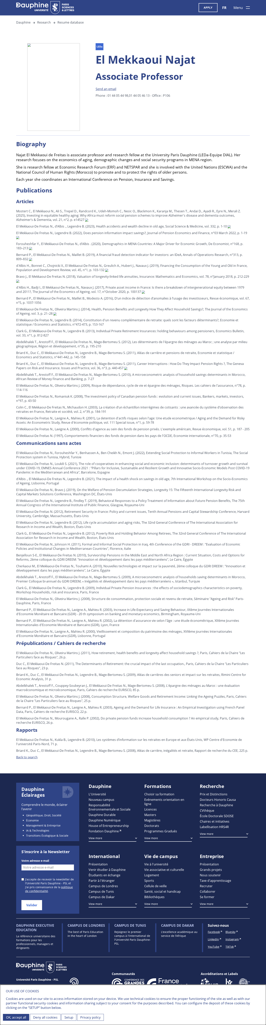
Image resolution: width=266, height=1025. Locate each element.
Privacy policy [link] (90, 1017)
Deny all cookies (45, 1017)
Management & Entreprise (43, 825)
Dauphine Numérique (105, 820)
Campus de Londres (103, 886)
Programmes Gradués (160, 831)
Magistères (152, 820)
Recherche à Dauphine (216, 805)
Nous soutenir (210, 875)
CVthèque (207, 810)
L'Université (97, 794)
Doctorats (151, 826)
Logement (151, 875)
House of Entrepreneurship (109, 826)
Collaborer (207, 891)
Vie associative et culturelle (164, 870)
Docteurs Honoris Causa (218, 800)
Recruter (206, 886)
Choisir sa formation (159, 794)
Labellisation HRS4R (214, 827)
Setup (68, 1017)
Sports (149, 880)
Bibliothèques (154, 897)
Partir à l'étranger (102, 880)
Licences (150, 809)
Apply (208, 7)
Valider (31, 905)
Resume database (70, 22)
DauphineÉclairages (33, 792)
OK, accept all (16, 1017)
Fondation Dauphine (104, 831)
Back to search (27, 757)
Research (44, 22)
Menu (238, 7)
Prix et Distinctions (213, 794)
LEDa (99, 46)
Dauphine (23, 22)
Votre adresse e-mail (35, 861)
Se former (207, 897)
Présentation (98, 864)
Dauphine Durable (102, 815)
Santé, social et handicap (162, 891)
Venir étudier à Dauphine (107, 870)
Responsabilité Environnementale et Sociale (109, 807)
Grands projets (211, 870)
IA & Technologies (37, 830)
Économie (32, 820)
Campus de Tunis (101, 891)
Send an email (106, 89)
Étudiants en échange (104, 875)
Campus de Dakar (102, 897)
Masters (150, 815)
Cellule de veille (155, 886)
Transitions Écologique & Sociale (47, 835)
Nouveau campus (101, 800)
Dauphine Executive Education (35, 927)
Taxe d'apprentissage (215, 880)
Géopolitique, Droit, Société (43, 815)
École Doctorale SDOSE (217, 816)
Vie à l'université (156, 864)
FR (224, 7)
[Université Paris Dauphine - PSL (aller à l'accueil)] (45, 7)
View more (95, 838)
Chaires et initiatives (214, 821)
